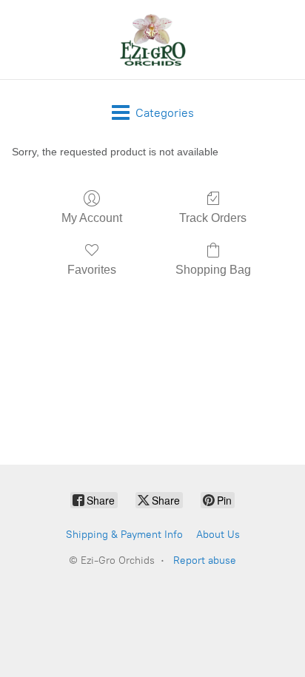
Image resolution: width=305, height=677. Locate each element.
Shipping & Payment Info (124, 534)
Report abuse (204, 560)
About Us (218, 534)
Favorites (91, 269)
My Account (91, 218)
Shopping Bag (213, 269)
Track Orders (213, 218)
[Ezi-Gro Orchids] (152, 39)
